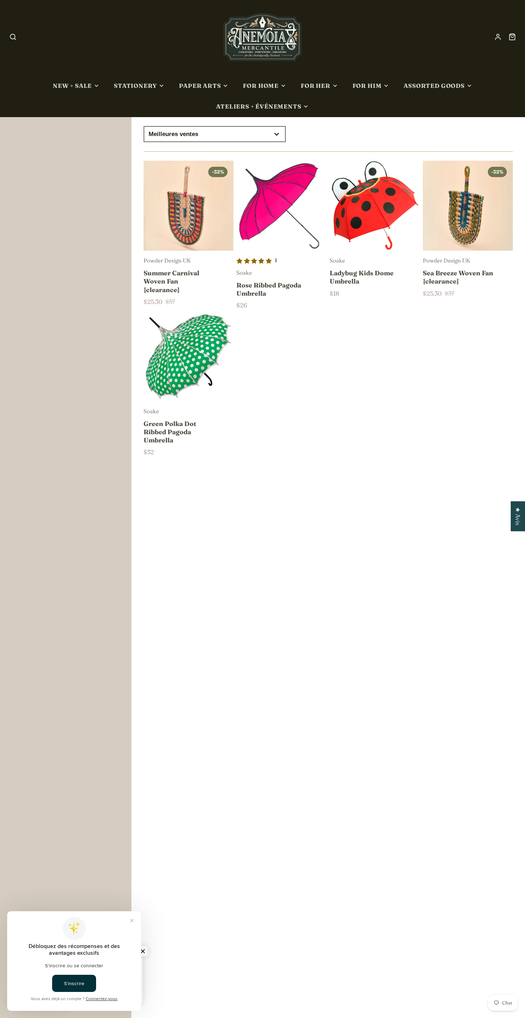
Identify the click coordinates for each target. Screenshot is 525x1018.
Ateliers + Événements (258, 106)
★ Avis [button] (518, 516)
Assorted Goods (434, 85)
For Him (367, 85)
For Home (261, 85)
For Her (315, 85)
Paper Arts (200, 85)
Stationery (135, 85)
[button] (143, 951)
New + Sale (72, 85)
